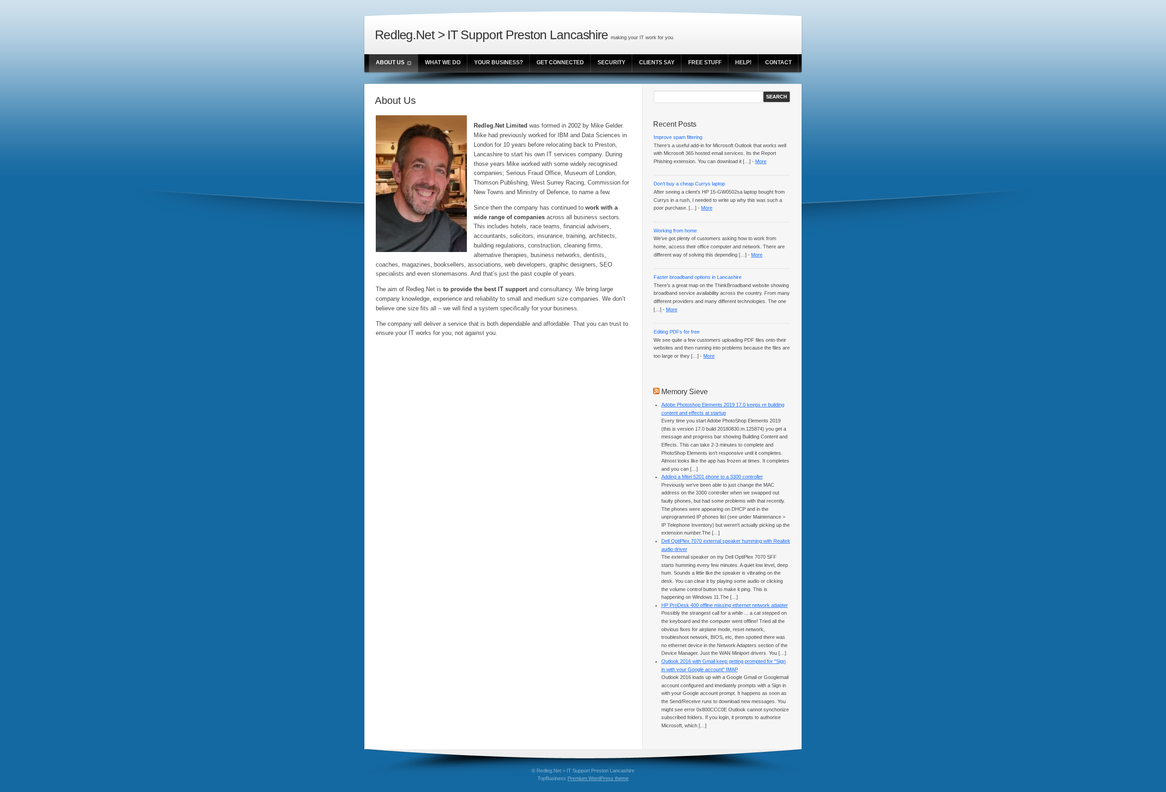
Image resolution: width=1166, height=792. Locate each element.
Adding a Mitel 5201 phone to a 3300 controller (712, 476)
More (761, 161)
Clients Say (657, 62)
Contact (778, 62)
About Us (390, 62)
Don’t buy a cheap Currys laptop (689, 183)
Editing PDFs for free (677, 331)
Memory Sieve (684, 392)
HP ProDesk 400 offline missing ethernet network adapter (724, 605)
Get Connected (560, 62)
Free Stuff (704, 62)
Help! (743, 62)
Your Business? (498, 62)
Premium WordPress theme (598, 778)
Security (611, 62)
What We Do (442, 62)
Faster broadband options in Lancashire (698, 277)
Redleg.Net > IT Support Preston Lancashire (491, 35)
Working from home (675, 230)
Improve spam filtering (678, 137)
